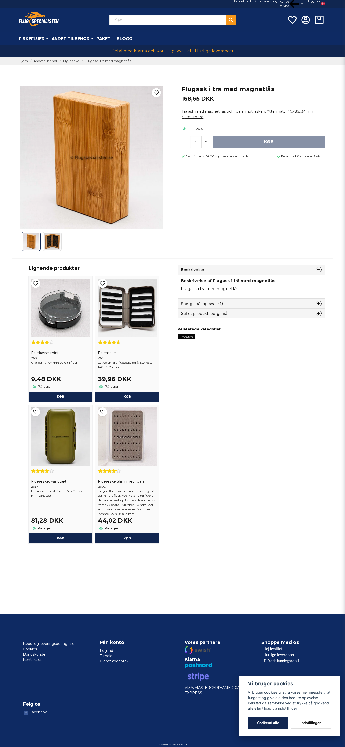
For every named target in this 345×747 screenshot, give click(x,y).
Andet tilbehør (70, 38)
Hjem (23, 61)
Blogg (124, 38)
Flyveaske (71, 61)
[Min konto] (305, 20)
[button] (323, 4)
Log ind (106, 650)
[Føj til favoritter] (292, 20)
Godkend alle (268, 723)
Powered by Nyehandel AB (172, 744)
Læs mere (193, 117)
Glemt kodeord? (114, 661)
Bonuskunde (34, 654)
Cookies (30, 649)
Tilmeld (106, 656)
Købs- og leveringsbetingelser (49, 643)
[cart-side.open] (319, 20)
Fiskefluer (31, 38)
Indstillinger (311, 723)
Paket (103, 38)
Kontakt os (32, 659)
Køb (60, 397)
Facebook (38, 712)
